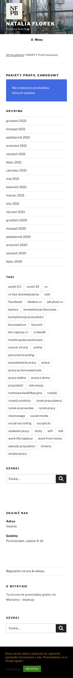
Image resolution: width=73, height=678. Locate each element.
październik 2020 (18, 237)
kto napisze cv (18, 332)
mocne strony (18, 347)
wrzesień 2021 (16, 146)
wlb (60, 431)
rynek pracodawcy (49, 400)
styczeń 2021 (15, 212)
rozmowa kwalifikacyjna (25, 393)
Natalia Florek (30, 24)
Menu (39, 39)
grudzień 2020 (16, 220)
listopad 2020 (16, 228)
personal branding (21, 355)
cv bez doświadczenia (23, 294)
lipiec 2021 (13, 162)
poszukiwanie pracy (22, 362)
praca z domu (40, 378)
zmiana (46, 446)
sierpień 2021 (16, 154)
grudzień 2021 (16, 121)
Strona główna (15, 54)
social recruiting (19, 423)
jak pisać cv (55, 302)
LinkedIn (40, 332)
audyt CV (14, 286)
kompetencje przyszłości (26, 317)
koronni (36, 325)
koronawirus (17, 325)
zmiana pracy (17, 454)
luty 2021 (12, 203)
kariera (13, 309)
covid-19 (33, 286)
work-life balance (20, 438)
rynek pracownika (20, 408)
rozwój (52, 393)
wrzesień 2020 (16, 245)
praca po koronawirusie (25, 370)
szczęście (43, 423)
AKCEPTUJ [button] (32, 668)
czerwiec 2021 (16, 170)
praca (45, 362)
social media (39, 416)
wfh (50, 431)
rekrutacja (36, 385)
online (37, 347)
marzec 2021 (15, 195)
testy (38, 431)
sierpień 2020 (16, 253)
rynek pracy (47, 408)
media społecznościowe (25, 340)
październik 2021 (18, 137)
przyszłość (15, 385)
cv (46, 286)
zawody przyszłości (21, 446)
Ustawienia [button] (13, 669)
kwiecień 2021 (16, 187)
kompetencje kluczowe (40, 309)
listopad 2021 (15, 129)
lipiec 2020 (14, 261)
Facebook (15, 302)
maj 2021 (12, 179)
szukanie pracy (18, 431)
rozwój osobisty (19, 400)
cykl (47, 294)
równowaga (16, 416)
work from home (50, 438)
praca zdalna (17, 378)
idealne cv (34, 302)
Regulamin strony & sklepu (25, 571)
